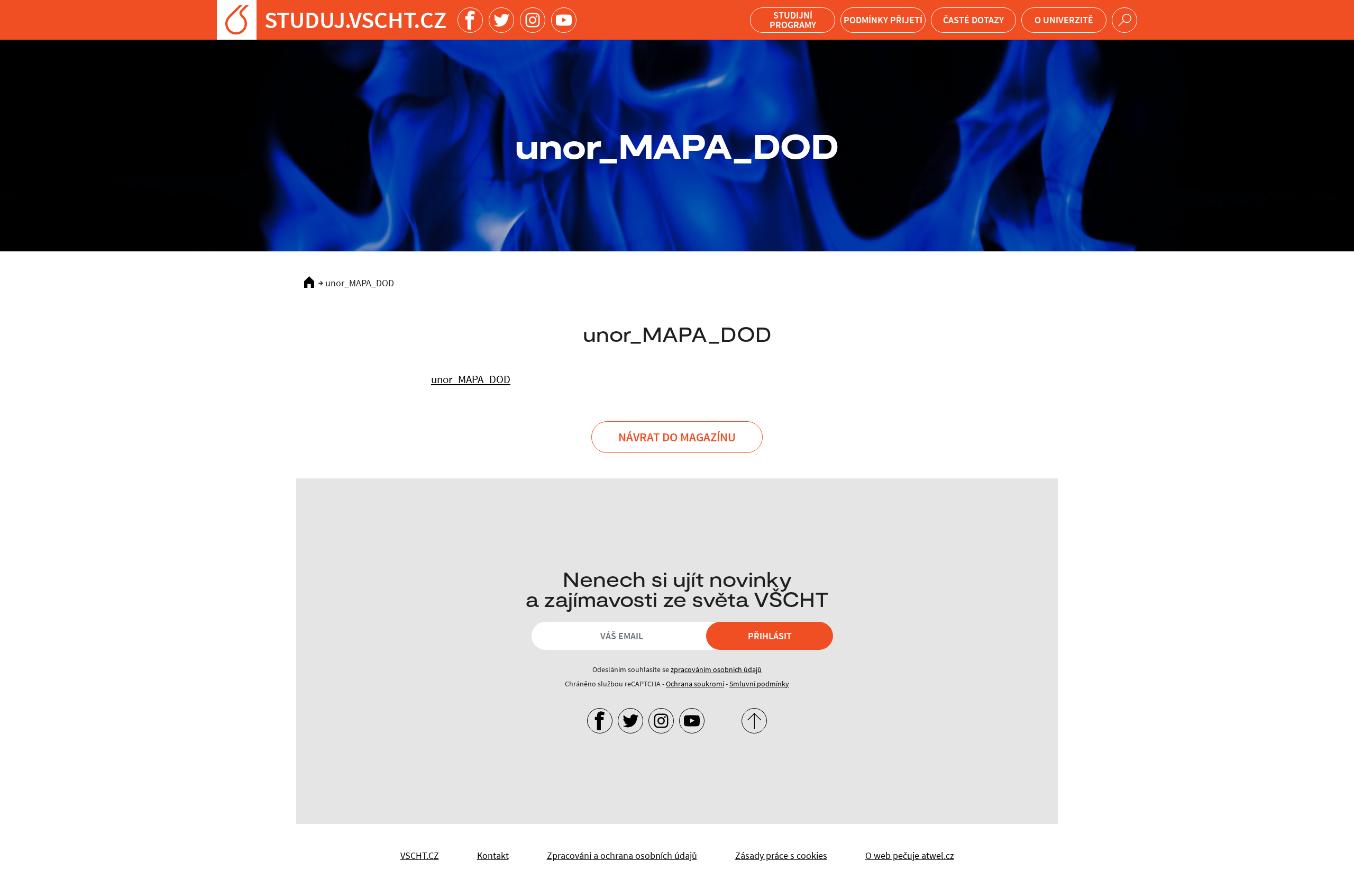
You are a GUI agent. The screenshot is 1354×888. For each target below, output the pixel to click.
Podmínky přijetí (883, 20)
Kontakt (493, 855)
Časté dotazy (973, 20)
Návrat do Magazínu (677, 437)
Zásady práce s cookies (781, 855)
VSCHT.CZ (419, 855)
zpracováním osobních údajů (716, 669)
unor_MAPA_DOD (470, 379)
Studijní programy (793, 20)
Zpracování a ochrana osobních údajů (622, 855)
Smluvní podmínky (759, 683)
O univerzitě (1064, 20)
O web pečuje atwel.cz (909, 855)
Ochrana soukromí (695, 683)
